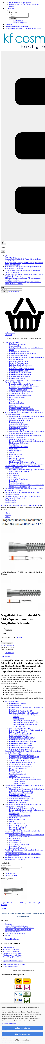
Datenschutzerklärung (9, 1023)
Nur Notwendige (22, 1034)
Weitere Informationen (22, 1040)
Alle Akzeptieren (22, 1028)
